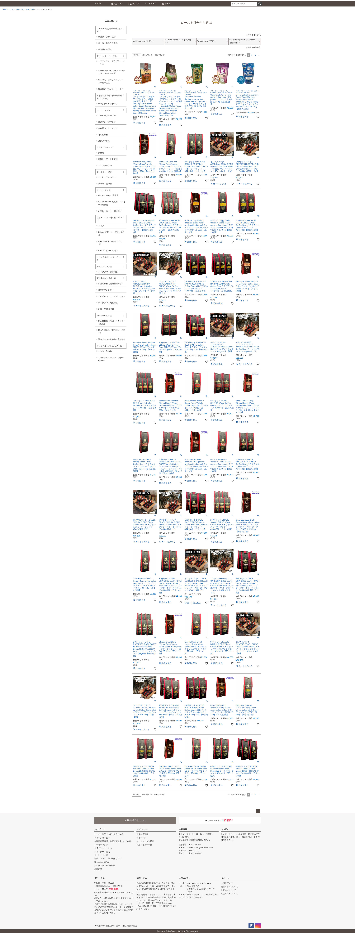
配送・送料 (100, 878)
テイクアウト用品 (104, 266)
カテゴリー (100, 829)
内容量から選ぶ (105, 49)
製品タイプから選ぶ (107, 37)
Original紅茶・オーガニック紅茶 (111, 233)
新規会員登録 (142, 834)
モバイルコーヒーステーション (111, 296)
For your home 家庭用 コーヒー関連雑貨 (111, 203)
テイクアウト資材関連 (108, 272)
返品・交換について (229, 893)
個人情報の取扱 (130, 926)
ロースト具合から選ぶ (108, 43)
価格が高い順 (159, 55)
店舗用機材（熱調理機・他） (110, 283)
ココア (101, 226)
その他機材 (103, 134)
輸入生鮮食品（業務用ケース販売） (111, 331)
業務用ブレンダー (106, 290)
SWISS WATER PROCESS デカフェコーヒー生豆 (111, 71)
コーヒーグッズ (103, 190)
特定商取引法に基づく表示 (108, 926)
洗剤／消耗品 (104, 141)
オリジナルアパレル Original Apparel (112, 358)
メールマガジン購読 (145, 841)
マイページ (151, 3)
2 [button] (251, 55)
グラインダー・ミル (105, 147)
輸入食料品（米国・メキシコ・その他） (111, 322)
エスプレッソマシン (107, 122)
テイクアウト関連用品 (108, 303)
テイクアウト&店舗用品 (104, 865)
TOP (99, 3)
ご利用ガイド (250, 837)
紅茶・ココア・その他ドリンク (109, 219)
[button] (259, 55)
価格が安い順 (147, 55)
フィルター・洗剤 (104, 172)
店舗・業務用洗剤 (106, 309)
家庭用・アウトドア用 (108, 159)
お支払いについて (228, 890)
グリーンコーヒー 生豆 (107, 56)
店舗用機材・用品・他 (106, 278)
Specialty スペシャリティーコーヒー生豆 (111, 81)
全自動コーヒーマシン (108, 128)
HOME (4, 9)
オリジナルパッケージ (108, 104)
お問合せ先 (184, 878)
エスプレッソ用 (105, 165)
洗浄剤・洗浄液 (105, 183)
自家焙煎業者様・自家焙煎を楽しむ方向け (109, 97)
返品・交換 (142, 878)
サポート (225, 878)
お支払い (225, 829)
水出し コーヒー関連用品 (109, 211)
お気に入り (135, 3)
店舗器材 (98, 869)
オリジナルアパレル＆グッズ (109, 346)
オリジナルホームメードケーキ (109, 258)
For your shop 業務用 (108, 195)
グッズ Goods (105, 351)
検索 (259, 4)
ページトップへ (258, 811)
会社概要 (183, 829)
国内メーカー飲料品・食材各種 (111, 339)
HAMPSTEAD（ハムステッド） (110, 242)
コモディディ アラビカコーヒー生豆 (111, 62)
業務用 (101, 153)
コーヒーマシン (103, 110)
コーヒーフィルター (107, 177)
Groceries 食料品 (104, 315)
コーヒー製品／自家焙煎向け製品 (21, 9)
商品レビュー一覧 (144, 845)
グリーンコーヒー (102, 838)
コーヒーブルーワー (107, 115)
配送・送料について (229, 887)
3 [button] (255, 55)
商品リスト (118, 3)
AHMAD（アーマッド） (108, 250)
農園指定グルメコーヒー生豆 (110, 89)
